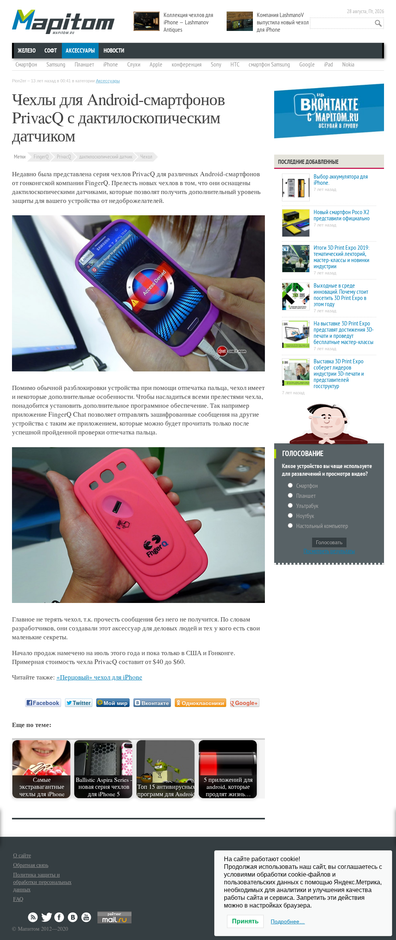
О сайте (22, 855)
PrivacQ (64, 156)
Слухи (133, 64)
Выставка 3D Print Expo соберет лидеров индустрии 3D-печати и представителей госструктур (339, 374)
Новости (114, 50)
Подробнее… (288, 921)
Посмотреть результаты (329, 551)
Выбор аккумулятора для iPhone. (341, 179)
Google (307, 64)
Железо (27, 50)
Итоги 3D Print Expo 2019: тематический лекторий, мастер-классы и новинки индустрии (341, 257)
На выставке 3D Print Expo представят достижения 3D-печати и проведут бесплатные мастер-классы (344, 333)
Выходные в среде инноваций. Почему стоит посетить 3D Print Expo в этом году (341, 295)
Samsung (55, 64)
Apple (156, 64)
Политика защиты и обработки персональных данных (42, 882)
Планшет (84, 64)
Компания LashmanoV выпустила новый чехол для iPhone (283, 22)
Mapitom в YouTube (86, 917)
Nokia (348, 64)
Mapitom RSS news (33, 917)
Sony (216, 64)
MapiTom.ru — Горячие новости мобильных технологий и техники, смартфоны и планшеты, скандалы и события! (63, 22)
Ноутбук (305, 516)
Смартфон (26, 64)
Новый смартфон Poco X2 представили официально (342, 215)
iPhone (110, 64)
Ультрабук (307, 505)
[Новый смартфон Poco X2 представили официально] (296, 223)
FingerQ (41, 156)
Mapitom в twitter (47, 917)
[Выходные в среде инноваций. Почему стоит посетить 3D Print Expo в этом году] (296, 297)
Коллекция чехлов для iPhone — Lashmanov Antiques (188, 22)
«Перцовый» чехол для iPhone (99, 677)
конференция (186, 64)
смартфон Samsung (269, 64)
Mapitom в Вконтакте (73, 917)
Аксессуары (80, 50)
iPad (328, 64)
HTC (234, 64)
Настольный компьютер (322, 526)
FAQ (18, 899)
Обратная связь (30, 864)
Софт (50, 50)
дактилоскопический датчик (105, 156)
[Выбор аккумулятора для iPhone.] (296, 188)
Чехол (146, 156)
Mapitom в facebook (60, 917)
